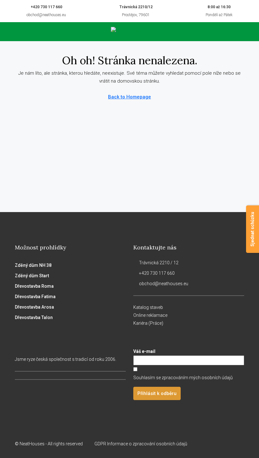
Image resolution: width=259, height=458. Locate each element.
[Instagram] (217, 443)
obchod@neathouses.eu (46, 15)
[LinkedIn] (228, 443)
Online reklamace (150, 315)
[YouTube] (239, 443)
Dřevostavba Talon (34, 317)
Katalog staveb (148, 307)
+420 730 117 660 (46, 7)
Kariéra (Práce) (148, 323)
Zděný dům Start (32, 275)
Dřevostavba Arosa (34, 307)
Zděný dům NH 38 (33, 265)
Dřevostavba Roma (34, 286)
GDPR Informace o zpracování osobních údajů (141, 443)
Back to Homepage (129, 97)
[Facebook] (205, 443)
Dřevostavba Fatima (35, 296)
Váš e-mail (144, 351)
